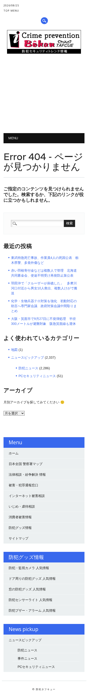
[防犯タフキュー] (44, 52)
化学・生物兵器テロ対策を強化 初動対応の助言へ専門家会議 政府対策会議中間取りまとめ (44, 306)
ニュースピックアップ (27, 357)
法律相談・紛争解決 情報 (27, 474)
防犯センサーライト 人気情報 (30, 600)
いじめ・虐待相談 (22, 506)
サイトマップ (18, 538)
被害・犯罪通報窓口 (23, 485)
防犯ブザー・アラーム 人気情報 (32, 610)
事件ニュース (27, 658)
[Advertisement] (44, 95)
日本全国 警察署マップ (25, 464)
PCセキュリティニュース (37, 376)
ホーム (14, 453)
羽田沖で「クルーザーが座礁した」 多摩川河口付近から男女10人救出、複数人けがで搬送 (44, 288)
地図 (14, 350)
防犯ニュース (28, 368)
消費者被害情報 (20, 517)
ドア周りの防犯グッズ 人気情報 (32, 578)
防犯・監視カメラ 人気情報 (29, 568)
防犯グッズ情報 (20, 528)
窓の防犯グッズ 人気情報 (27, 589)
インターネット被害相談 (27, 496)
